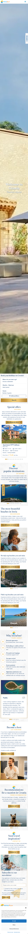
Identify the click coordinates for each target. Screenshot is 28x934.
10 (22, 459)
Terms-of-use (10, 932)
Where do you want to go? (10, 379)
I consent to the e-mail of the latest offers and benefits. (13, 889)
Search (14, 400)
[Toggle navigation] (25, 2)
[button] (26, 907)
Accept (14, 921)
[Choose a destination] (14, 381)
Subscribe (6, 897)
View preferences (14, 928)
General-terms (17, 932)
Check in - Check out (8, 385)
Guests (4, 391)
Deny (14, 925)
